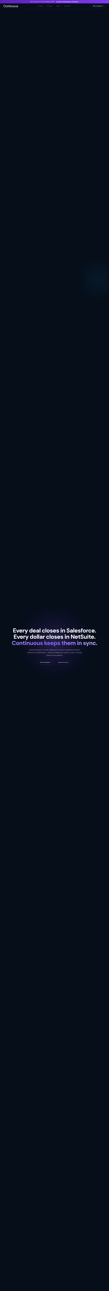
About (58, 6)
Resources (67, 6)
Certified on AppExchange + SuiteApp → (67, 1)
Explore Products (63, 662)
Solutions (49, 6)
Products (40, 6)
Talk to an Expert (97, 6)
